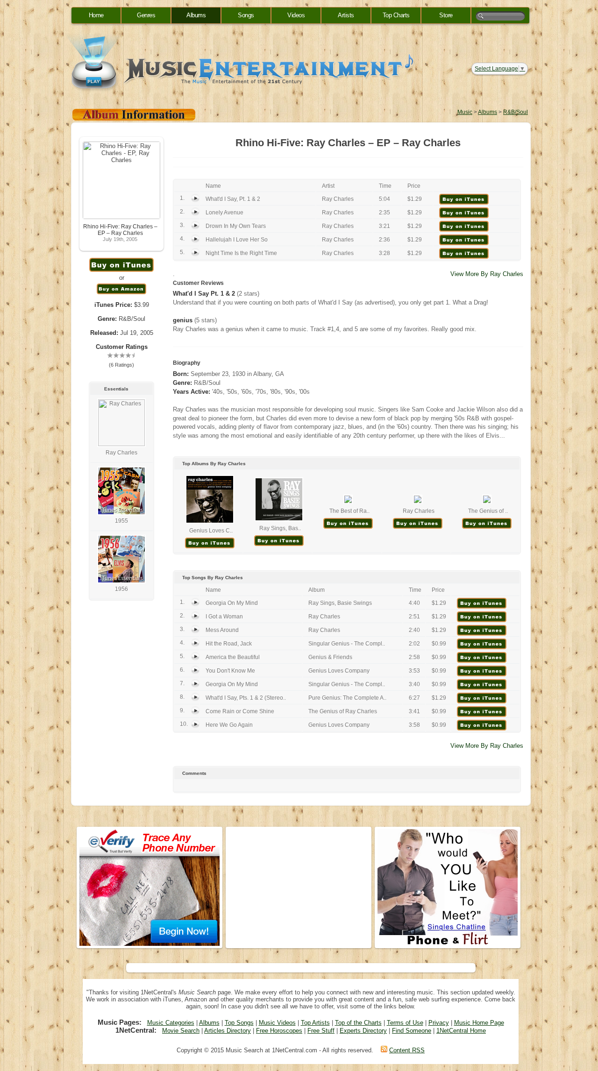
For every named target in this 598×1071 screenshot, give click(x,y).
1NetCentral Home (461, 1030)
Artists (346, 15)
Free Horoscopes (279, 1030)
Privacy (438, 1022)
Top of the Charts (358, 1022)
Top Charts (396, 15)
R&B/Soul (515, 112)
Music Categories (170, 1022)
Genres (146, 15)
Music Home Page (479, 1022)
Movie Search (180, 1030)
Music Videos (277, 1022)
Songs (246, 15)
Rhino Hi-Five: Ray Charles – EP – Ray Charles (120, 229)
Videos (296, 15)
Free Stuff (321, 1030)
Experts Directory (363, 1030)
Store (446, 15)
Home (96, 15)
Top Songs (239, 1022)
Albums (196, 15)
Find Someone (411, 1030)
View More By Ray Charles (486, 273)
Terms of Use (405, 1022)
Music (464, 112)
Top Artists (315, 1022)
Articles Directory (227, 1030)
